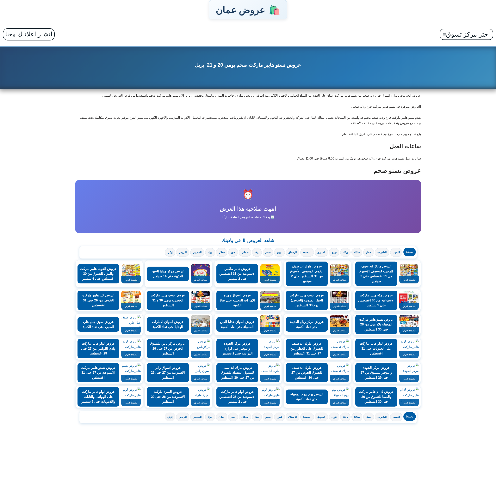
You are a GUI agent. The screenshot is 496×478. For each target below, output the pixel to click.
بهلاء (257, 252)
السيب (396, 252)
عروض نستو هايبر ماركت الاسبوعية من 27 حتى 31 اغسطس (98, 372)
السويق (321, 252)
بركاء (345, 252)
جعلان (222, 252)
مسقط (409, 252)
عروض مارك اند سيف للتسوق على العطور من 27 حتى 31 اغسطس (306, 348)
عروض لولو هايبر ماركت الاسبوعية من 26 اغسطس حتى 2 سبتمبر (237, 396)
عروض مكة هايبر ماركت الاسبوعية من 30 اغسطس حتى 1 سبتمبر (376, 300)
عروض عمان (248, 10)
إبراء (210, 252)
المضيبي (197, 252)
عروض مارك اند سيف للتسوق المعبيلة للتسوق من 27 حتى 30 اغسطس (237, 372)
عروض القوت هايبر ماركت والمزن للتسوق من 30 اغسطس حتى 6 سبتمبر (98, 274)
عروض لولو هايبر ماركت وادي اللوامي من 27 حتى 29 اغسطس (98, 348)
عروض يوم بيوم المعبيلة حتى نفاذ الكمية (306, 396)
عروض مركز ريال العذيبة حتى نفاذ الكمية (307, 324)
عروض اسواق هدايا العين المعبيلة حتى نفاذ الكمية (237, 324)
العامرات (382, 252)
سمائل (245, 252)
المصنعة (307, 252)
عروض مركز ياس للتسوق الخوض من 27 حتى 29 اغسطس (167, 348)
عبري (279, 252)
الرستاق (292, 252)
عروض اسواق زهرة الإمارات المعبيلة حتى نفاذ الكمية (237, 300)
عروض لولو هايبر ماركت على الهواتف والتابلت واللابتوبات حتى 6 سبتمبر (98, 396)
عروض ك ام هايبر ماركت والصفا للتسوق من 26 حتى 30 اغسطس (376, 396)
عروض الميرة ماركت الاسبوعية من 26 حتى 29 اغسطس (168, 396)
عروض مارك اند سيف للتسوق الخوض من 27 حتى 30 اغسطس (306, 372)
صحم (268, 252)
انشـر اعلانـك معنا (28, 34)
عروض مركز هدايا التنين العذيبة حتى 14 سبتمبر (168, 273)
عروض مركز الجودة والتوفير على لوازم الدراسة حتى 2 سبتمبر (237, 348)
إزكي (170, 252)
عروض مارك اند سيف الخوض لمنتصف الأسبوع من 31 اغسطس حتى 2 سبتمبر (307, 273)
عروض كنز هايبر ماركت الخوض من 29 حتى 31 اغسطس (98, 300)
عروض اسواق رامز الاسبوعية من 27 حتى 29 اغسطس (168, 372)
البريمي (183, 252)
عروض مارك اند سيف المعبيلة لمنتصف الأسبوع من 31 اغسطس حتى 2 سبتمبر (376, 273)
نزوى (334, 252)
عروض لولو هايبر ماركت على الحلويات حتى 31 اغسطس (376, 348)
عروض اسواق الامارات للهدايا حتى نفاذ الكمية (167, 324)
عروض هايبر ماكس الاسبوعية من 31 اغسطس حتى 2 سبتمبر (237, 274)
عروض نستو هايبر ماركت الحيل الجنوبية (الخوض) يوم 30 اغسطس (307, 300)
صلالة (357, 252)
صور (233, 252)
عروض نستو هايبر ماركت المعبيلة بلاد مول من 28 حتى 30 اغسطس (376, 324)
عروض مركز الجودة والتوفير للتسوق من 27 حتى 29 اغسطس (376, 372)
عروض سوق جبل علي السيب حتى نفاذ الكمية (98, 324)
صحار (368, 252)
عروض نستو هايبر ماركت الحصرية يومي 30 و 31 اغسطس (168, 300)
